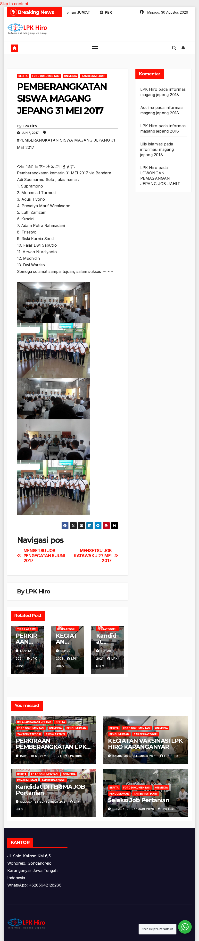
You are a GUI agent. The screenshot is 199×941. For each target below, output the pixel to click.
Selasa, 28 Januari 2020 (133, 809)
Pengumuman (76, 728)
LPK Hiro (30, 126)
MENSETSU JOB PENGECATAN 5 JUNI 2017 (44, 555)
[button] (174, 48)
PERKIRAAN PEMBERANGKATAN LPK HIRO (51, 746)
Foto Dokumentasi (45, 75)
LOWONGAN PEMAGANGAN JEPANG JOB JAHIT (160, 178)
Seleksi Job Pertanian (138, 800)
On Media (70, 75)
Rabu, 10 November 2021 (41, 756)
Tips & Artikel (27, 629)
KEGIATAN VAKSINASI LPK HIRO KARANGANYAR (145, 743)
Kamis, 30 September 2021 (135, 756)
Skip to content (14, 3)
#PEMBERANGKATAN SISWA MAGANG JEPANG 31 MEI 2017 (66, 144)
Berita (23, 75)
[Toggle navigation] (95, 48)
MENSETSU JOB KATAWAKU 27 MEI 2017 (93, 555)
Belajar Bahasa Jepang (34, 722)
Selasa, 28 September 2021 (44, 801)
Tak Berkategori (93, 75)
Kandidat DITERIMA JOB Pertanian (50, 789)
